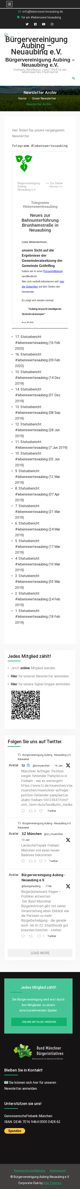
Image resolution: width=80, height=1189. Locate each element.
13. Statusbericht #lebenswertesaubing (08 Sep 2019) (37, 412)
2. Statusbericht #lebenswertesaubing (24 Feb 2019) (37, 599)
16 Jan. (59, 765)
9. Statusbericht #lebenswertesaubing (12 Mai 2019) (37, 477)
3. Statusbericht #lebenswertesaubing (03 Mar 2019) (37, 581)
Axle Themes (52, 1183)
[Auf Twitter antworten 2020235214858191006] (24, 936)
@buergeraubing (31, 886)
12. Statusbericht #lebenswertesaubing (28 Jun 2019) (37, 430)
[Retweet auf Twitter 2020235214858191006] (32, 936)
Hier (14, 676)
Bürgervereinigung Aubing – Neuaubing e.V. (40, 62)
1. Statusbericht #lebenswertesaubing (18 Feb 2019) (37, 616)
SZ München (32, 834)
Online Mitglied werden (39, 1021)
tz (23, 765)
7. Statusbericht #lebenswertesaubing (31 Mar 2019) (37, 512)
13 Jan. (26, 839)
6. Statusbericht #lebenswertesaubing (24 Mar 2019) (37, 529)
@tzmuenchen (41, 765)
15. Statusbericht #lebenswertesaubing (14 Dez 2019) (37, 378)
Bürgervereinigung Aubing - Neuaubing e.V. (43, 877)
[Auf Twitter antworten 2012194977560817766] (24, 811)
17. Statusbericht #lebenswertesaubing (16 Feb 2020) (37, 342)
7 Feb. (48, 886)
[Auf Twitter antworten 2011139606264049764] (24, 861)
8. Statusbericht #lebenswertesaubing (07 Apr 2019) (37, 494)
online (25, 668)
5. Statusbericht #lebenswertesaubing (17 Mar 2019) (37, 547)
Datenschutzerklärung (29, 1170)
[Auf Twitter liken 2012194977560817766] (42, 811)
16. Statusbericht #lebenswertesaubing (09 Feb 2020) (37, 360)
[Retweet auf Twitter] (19, 754)
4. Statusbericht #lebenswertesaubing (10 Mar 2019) (37, 564)
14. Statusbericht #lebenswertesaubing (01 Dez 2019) (37, 395)
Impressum (58, 1170)
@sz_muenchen (53, 834)
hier (35, 1082)
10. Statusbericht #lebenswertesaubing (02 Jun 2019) (37, 459)
